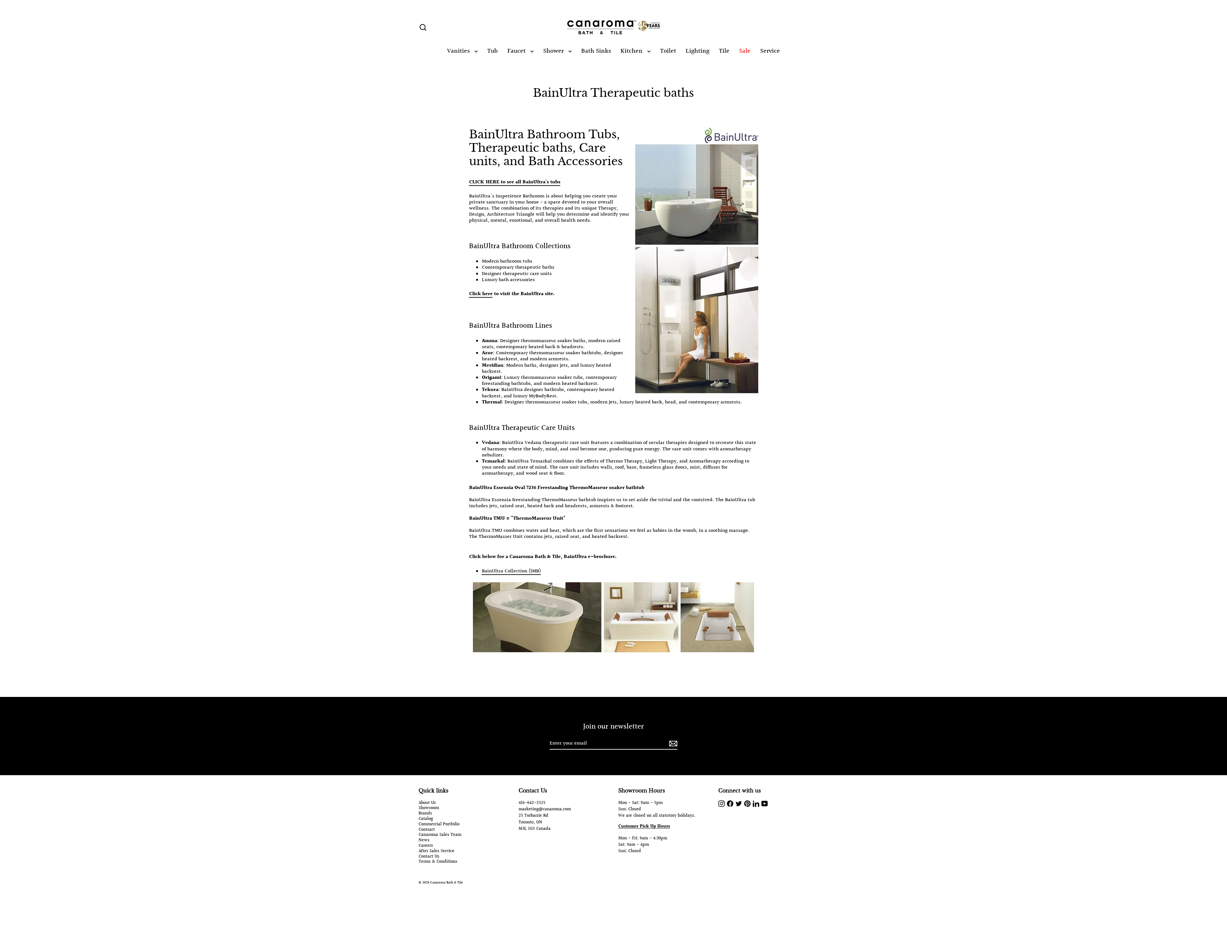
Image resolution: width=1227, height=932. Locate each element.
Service (770, 51)
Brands (425, 813)
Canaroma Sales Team (440, 835)
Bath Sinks (596, 51)
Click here (481, 294)
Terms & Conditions (438, 862)
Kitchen (632, 51)
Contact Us (429, 856)
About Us (427, 803)
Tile (724, 51)
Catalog (426, 819)
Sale (745, 51)
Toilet (668, 51)
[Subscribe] (672, 744)
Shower (554, 51)
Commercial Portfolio (439, 824)
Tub (492, 51)
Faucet (517, 51)
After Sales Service (436, 851)
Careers (426, 846)
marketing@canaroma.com (545, 809)
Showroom (429, 808)
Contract (427, 830)
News (424, 840)
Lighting (697, 51)
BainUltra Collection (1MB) (511, 571)
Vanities (459, 51)
